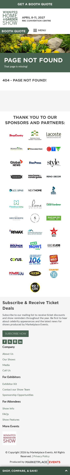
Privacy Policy (41, 456)
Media (6, 365)
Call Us (6, 370)
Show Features (10, 419)
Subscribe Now (15, 333)
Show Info (8, 408)
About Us (7, 354)
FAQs (5, 414)
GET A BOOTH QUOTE (35, 4)
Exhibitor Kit (9, 384)
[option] (35, 53)
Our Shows (8, 359)
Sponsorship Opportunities (17, 395)
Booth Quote (14, 31)
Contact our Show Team (16, 389)
